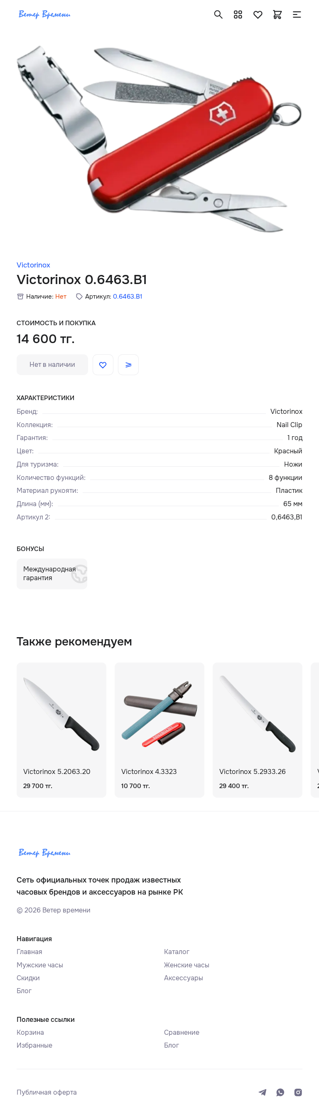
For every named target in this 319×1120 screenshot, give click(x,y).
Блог (24, 990)
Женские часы (186, 965)
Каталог (176, 951)
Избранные (34, 1045)
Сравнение (181, 1032)
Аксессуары (183, 978)
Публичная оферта (47, 1092)
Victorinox (33, 265)
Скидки (28, 978)
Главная (29, 951)
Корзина (30, 1032)
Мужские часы (40, 965)
